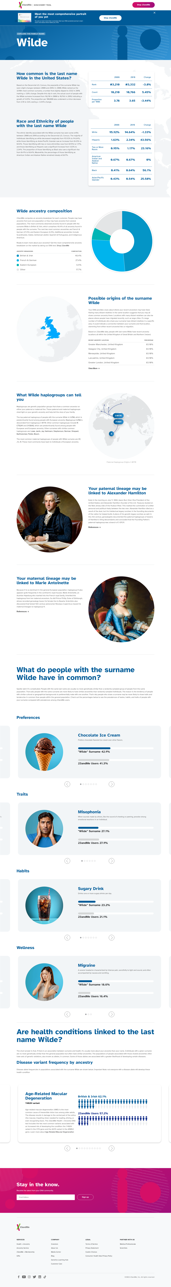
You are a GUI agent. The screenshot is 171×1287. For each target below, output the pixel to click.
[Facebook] (19, 1278)
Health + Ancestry (23, 1244)
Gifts (18, 1256)
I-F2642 (30, 426)
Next (111, 784)
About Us (54, 1248)
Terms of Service (92, 1244)
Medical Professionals (128, 1244)
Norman (67, 431)
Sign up (85, 1197)
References (93, 527)
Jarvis (38, 431)
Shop (143, 5)
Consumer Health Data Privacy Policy (99, 1256)
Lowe (33, 431)
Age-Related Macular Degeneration (59, 1132)
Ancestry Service (23, 1248)
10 (100, 1148)
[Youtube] (24, 1278)
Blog (52, 1256)
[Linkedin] (40, 1278)
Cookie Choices (91, 1252)
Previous (67, 784)
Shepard (75, 431)
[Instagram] (29, 1278)
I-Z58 (72, 417)
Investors (54, 1244)
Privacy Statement (92, 1248)
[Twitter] (34, 1278)
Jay (42, 431)
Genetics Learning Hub (59, 1260)
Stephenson (59, 431)
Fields (30, 434)
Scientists (123, 1248)
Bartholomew (22, 434)
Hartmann (49, 431)
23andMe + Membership (25, 1252)
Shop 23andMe (110, 18)
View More (92, 368)
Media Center (56, 1252)
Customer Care (56, 1264)
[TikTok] (45, 1278)
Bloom (36, 434)
